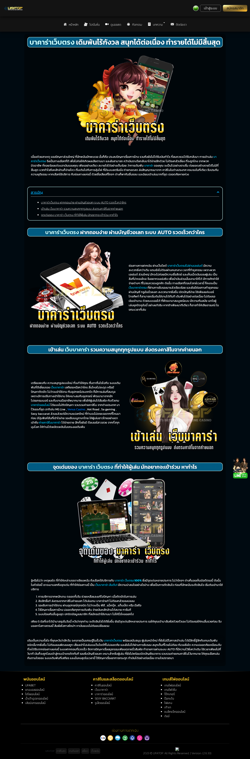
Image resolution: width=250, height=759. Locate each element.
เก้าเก (167, 707)
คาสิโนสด (61, 751)
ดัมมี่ (166, 716)
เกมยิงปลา (74, 751)
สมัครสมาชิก (235, 8)
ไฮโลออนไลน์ (32, 694)
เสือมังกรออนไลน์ (35, 703)
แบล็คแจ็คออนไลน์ (174, 711)
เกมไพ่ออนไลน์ (172, 685)
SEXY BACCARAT (105, 698)
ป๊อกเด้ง (169, 698)
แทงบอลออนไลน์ (34, 689)
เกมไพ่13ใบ (170, 689)
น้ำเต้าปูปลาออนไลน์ (36, 698)
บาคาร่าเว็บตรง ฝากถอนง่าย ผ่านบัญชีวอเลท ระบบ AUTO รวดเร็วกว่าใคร (83, 202)
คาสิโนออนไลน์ (103, 685)
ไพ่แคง (168, 703)
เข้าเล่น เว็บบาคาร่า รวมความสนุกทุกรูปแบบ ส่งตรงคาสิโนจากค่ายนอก (82, 208)
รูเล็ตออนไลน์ (102, 703)
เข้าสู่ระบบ (210, 8)
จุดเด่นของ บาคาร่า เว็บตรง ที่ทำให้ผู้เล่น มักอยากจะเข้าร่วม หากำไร (79, 215)
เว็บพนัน (95, 751)
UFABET (30, 685)
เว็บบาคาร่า (101, 689)
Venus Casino (76, 409)
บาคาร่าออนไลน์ (104, 694)
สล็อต (85, 751)
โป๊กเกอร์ (169, 694)
